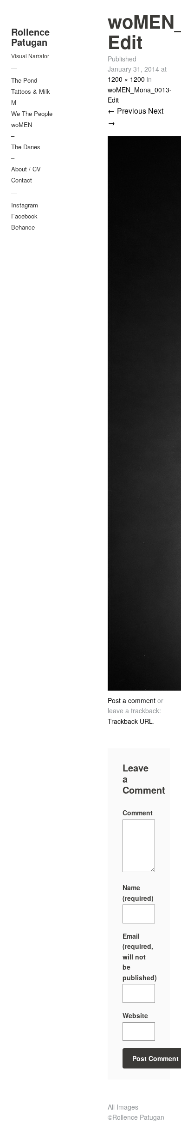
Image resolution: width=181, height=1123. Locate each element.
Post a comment (131, 700)
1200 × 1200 (126, 79)
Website (135, 1015)
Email (139, 956)
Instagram (24, 204)
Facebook (24, 216)
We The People (31, 113)
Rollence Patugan (30, 37)
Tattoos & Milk (30, 91)
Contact (21, 180)
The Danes (25, 146)
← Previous (127, 110)
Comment (138, 812)
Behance (23, 227)
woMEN (21, 124)
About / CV (26, 168)
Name (138, 892)
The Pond (24, 80)
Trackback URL (130, 721)
